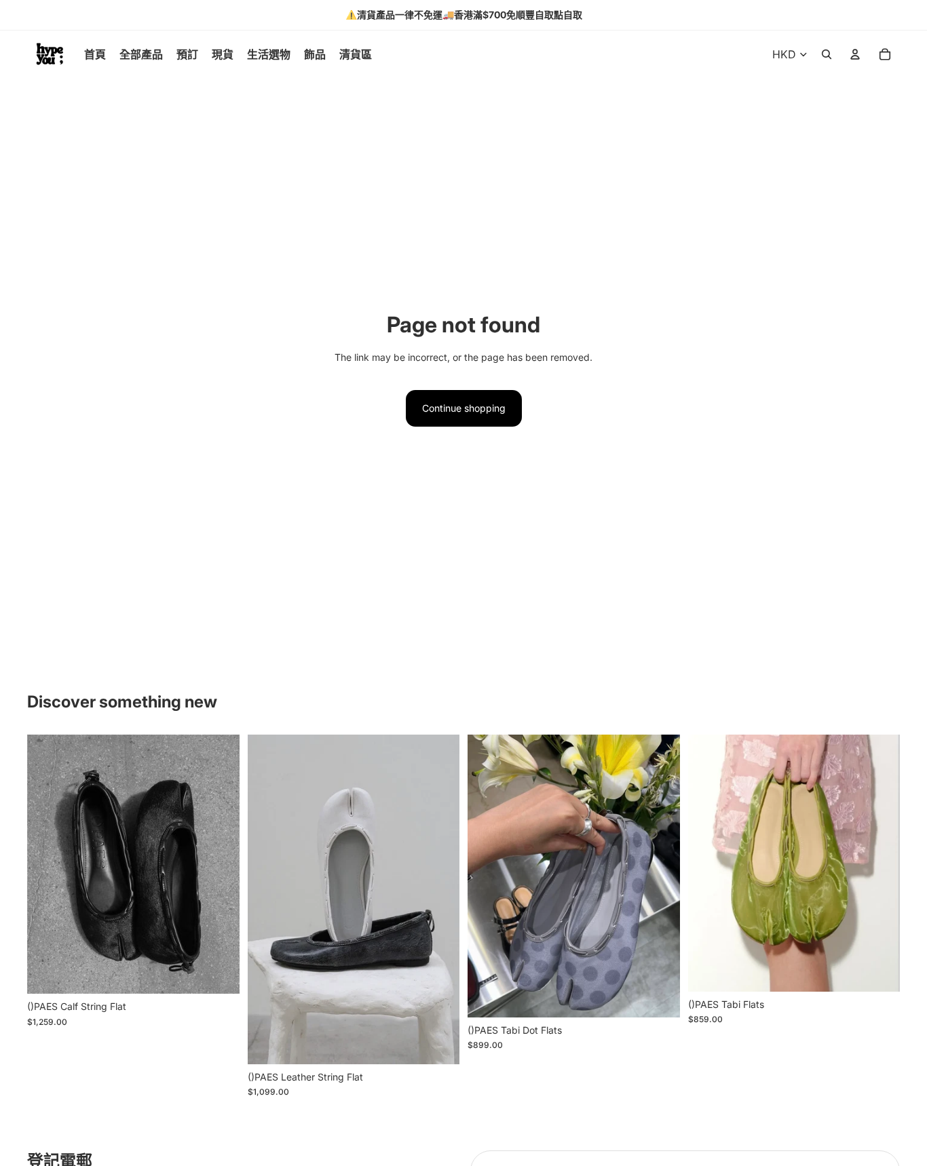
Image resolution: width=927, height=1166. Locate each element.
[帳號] (855, 54)
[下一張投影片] (219, 864)
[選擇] (218, 973)
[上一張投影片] (47, 864)
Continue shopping (464, 408)
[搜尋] (826, 54)
